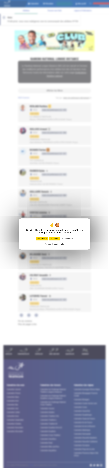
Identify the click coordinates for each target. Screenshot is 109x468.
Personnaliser (67, 239)
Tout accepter (42, 239)
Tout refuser (54, 239)
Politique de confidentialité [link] (54, 244)
